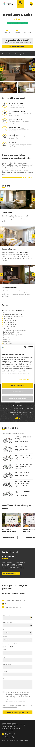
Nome (4, 649)
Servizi (15, 54)
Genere (5, 671)
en (6, 734)
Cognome (5, 657)
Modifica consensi (24, 740)
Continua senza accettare (17, 398)
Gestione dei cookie (14, 740)
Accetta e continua (17, 385)
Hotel (14, 9)
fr (10, 734)
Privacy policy (5, 740)
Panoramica (5, 54)
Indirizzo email (7, 664)
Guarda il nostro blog (8, 737)
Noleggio (19, 54)
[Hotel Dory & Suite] (17, 69)
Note (4, 678)
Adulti (4, 629)
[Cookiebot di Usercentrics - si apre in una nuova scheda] (25, 347)
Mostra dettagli (24, 379)
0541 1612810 (8, 726)
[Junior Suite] (17, 199)
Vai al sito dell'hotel (10, 573)
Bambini (5, 637)
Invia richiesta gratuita (16, 712)
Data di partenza (7, 622)
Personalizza (16, 392)
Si (5, 646)
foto (29, 90)
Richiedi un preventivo (16, 46)
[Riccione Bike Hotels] (7, 4)
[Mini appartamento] (17, 274)
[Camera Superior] (17, 236)
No (13, 646)
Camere (10, 54)
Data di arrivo (6, 615)
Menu (27, 4)
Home (9, 9)
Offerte (24, 54)
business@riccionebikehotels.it (11, 728)
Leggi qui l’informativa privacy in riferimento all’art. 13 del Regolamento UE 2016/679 (17, 706)
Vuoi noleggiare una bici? (10, 644)
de (13, 734)
